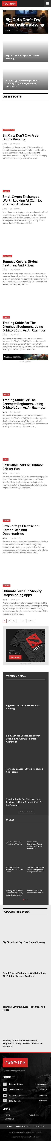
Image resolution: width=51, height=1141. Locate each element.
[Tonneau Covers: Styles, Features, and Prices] (25, 242)
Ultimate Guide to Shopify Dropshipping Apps (22, 593)
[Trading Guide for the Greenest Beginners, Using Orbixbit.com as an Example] (25, 304)
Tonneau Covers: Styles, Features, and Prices (20, 263)
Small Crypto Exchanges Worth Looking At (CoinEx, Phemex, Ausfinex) (22, 83)
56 (23, 621)
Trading (6, 191)
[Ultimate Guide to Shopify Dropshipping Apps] (25, 572)
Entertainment (9, 130)
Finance (6, 394)
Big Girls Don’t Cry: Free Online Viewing (24, 22)
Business (7, 520)
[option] (25, 863)
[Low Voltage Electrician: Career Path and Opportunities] (25, 507)
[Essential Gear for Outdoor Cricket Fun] (25, 446)
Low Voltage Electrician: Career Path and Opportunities (21, 529)
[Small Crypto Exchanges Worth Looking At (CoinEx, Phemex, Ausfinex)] (25, 76)
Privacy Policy (33, 1115)
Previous (7, 20)
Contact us (9, 1119)
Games (6, 459)
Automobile (7, 256)
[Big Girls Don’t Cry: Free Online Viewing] (25, 48)
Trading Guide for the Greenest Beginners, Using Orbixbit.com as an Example (24, 326)
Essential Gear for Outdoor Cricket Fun (23, 467)
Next (43, 20)
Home (7, 1115)
